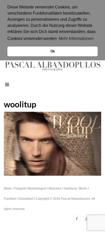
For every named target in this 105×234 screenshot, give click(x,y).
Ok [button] (52, 51)
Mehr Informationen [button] (76, 38)
